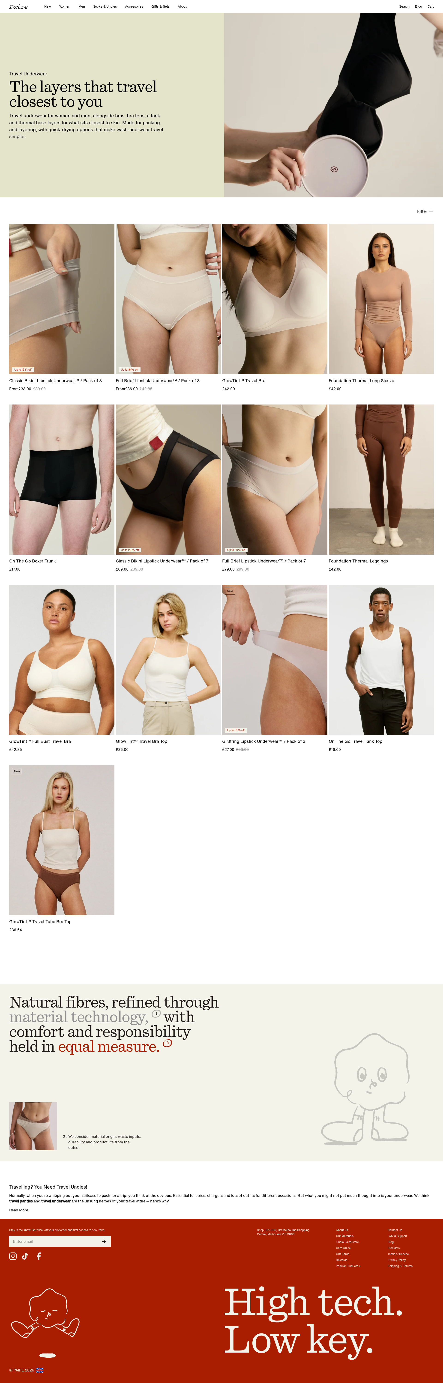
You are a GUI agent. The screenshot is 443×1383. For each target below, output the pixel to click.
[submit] (104, 1241)
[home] (26, 6)
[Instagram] (13, 1256)
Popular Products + (348, 1266)
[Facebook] (38, 1256)
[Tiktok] (26, 1256)
